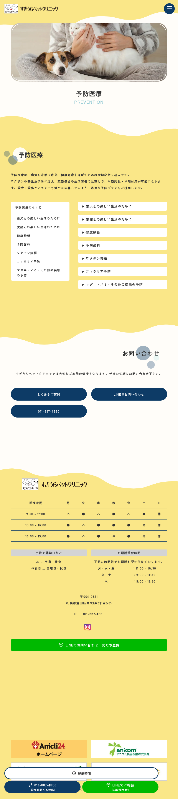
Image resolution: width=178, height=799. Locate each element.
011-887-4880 (48, 411)
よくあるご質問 (49, 394)
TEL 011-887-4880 (89, 614)
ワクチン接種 (27, 253)
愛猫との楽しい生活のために (38, 227)
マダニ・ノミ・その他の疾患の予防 (38, 272)
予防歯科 (23, 244)
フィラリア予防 (28, 261)
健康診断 (23, 235)
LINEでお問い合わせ (129, 394)
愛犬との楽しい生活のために (38, 218)
